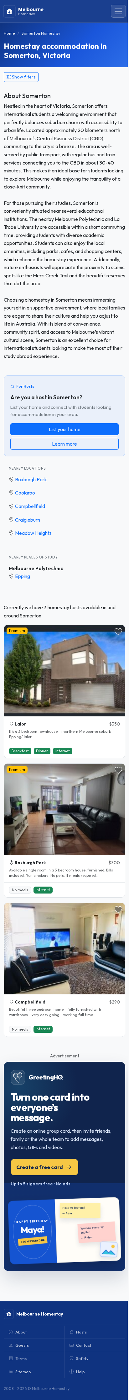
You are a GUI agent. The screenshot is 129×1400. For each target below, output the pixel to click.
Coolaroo (25, 492)
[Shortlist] (118, 631)
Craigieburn (27, 520)
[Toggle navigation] (118, 11)
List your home (64, 429)
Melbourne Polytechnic (36, 568)
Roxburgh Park (31, 479)
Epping (22, 576)
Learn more (64, 444)
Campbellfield (30, 506)
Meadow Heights (33, 533)
